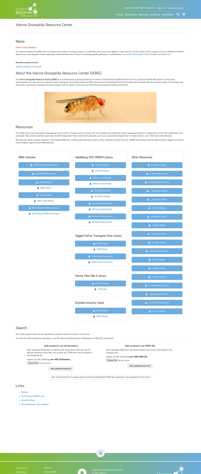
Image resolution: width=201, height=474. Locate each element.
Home (120, 15)
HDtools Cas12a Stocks (102, 209)
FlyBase (24, 392)
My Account (23, 468)
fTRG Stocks (102, 249)
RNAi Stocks (45, 188)
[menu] (145, 14)
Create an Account (176, 8)
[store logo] (45, 10)
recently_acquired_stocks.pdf (28, 67)
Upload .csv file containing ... (49, 360)
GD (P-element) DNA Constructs (45, 214)
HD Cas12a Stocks (102, 197)
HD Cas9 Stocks (102, 171)
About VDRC (51, 472)
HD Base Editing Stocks (102, 222)
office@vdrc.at (164, 54)
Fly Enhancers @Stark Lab (32, 396)
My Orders (22, 472)
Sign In (160, 8)
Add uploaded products (61, 369)
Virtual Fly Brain (28, 400)
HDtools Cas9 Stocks (102, 184)
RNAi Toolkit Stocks (45, 201)
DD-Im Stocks (102, 316)
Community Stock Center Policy (135, 54)
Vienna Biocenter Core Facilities (35, 404)
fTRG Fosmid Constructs (102, 262)
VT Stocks (102, 289)
